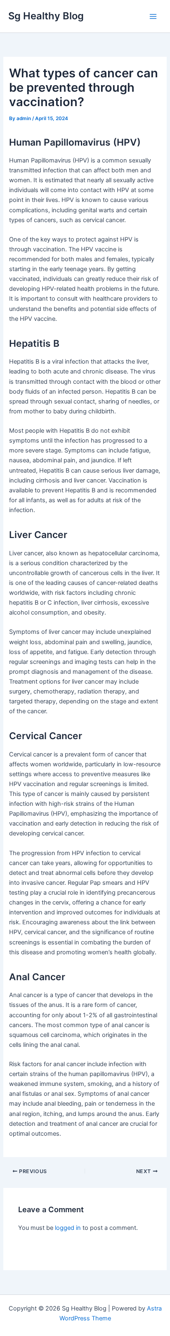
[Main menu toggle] (153, 16)
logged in (68, 1228)
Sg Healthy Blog (46, 16)
